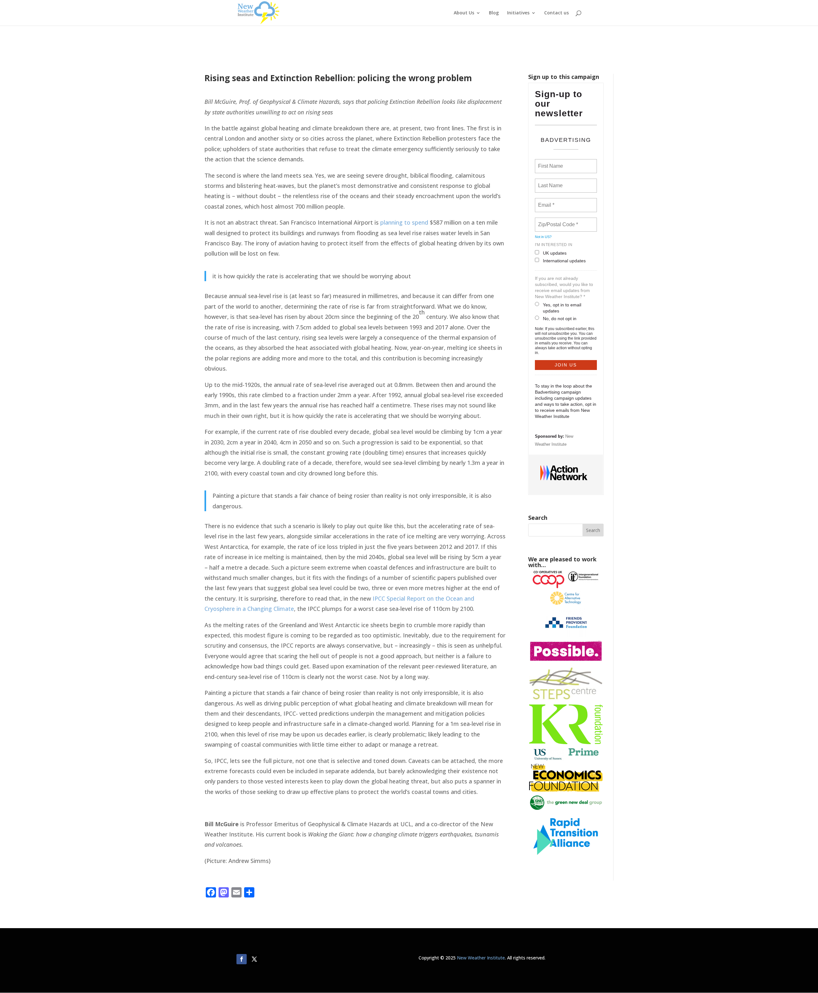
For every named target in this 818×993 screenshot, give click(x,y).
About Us (464, 13)
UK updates (555, 253)
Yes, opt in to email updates (562, 307)
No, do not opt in (559, 318)
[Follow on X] (254, 959)
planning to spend (404, 222)
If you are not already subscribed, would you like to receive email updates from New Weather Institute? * (564, 287)
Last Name (549, 182)
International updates (564, 260)
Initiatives (518, 13)
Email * (545, 201)
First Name (550, 162)
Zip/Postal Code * (557, 221)
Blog (494, 13)
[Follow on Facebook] (241, 959)
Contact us (556, 13)
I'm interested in (554, 244)
